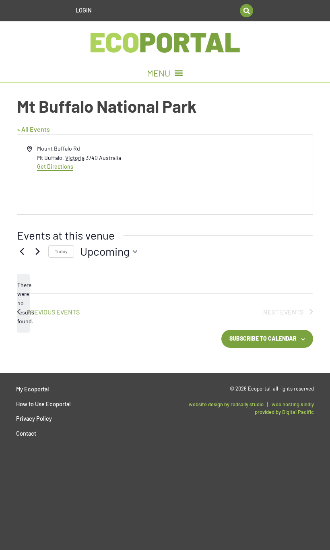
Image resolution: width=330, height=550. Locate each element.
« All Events (33, 129)
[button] (246, 10)
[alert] (23, 303)
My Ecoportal (32, 389)
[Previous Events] (22, 251)
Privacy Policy (34, 418)
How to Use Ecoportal (43, 404)
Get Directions (55, 166)
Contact (26, 433)
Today (61, 251)
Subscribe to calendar (263, 338)
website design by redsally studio (226, 404)
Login (84, 10)
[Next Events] (37, 251)
